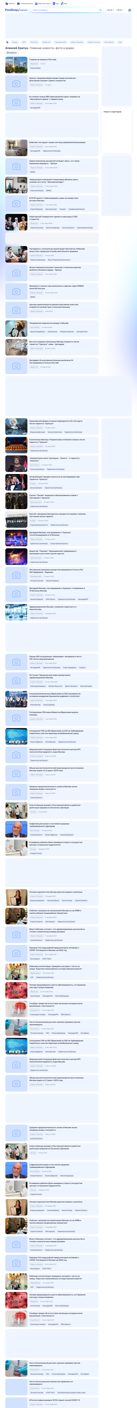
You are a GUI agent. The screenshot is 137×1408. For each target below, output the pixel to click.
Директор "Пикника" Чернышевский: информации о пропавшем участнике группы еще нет (53, 552)
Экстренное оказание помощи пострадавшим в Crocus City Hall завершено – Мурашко (56, 570)
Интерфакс (85, 1033)
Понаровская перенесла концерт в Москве (48, 323)
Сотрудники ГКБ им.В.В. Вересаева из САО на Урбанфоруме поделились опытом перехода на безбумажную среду (56, 732)
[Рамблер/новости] (23, 10)
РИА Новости (65, 1014)
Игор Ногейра (35, 68)
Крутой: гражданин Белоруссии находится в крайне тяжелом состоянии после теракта (57, 515)
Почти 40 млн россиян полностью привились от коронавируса (51, 1382)
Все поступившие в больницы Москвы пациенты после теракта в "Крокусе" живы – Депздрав (54, 342)
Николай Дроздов (66, 835)
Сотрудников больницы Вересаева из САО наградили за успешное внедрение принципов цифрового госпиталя (55, 694)
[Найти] (100, 10)
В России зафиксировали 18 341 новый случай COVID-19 (54, 1400)
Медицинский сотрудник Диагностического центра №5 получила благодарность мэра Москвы (55, 750)
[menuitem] (10, 3)
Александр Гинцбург (37, 1014)
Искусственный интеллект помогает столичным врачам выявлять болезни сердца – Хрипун (55, 268)
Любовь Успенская (67, 332)
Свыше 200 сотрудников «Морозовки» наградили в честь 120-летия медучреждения (55, 657)
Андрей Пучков (35, 853)
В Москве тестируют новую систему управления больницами (57, 142)
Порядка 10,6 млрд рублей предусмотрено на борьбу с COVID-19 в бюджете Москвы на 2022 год (54, 948)
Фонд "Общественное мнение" (59, 260)
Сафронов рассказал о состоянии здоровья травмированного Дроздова (49, 824)
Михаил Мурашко (52, 581)
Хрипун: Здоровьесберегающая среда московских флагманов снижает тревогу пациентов (52, 79)
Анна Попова (35, 996)
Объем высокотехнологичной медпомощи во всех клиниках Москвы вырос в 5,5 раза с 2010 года (56, 769)
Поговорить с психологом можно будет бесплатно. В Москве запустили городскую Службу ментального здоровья (57, 250)
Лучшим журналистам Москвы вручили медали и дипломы (55, 892)
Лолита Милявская (37, 469)
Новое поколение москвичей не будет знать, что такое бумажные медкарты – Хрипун (54, 162)
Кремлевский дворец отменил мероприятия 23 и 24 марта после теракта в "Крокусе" (55, 422)
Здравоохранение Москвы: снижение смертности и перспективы (53, 608)
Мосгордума (50, 922)
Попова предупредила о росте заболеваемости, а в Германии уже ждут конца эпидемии (57, 986)
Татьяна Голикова (36, 581)
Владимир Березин (37, 900)
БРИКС (32, 172)
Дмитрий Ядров (86, 686)
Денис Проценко (71, 686)
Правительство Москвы (51, 151)
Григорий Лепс (82, 332)
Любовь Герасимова (37, 260)
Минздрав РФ (35, 108)
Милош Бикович (36, 488)
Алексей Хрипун (36, 798)
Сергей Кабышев (36, 209)
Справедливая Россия (77, 209)
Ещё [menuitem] (120, 42)
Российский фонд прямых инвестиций (71, 1393)
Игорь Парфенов (36, 742)
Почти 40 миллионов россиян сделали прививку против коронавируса (54, 1023)
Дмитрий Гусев (51, 209)
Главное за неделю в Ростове (42, 59)
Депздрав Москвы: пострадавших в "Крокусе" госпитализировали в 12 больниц (50, 533)
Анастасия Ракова (36, 190)
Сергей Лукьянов (36, 228)
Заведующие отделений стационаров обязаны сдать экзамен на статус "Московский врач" (53, 180)
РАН (47, 1033)
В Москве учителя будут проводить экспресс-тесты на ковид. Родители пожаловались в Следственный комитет (55, 967)
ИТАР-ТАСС (47, 959)
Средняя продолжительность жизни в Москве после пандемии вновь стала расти (53, 787)
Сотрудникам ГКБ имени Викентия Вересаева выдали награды (53, 713)
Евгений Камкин (68, 228)
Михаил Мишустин (55, 686)
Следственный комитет (39, 525)
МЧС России (50, 599)
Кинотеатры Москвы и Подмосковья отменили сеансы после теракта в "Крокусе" (57, 440)
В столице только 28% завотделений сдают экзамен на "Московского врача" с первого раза (54, 97)
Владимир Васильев (37, 432)
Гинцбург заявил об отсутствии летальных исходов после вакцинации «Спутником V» (55, 1004)
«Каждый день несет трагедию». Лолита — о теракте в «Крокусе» (54, 459)
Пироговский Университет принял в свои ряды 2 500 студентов (53, 217)
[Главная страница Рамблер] (12, 10)
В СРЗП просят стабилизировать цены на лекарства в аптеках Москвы (53, 199)
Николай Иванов (53, 900)
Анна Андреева (48, 705)
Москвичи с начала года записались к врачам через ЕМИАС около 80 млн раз (56, 287)
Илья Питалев (67, 900)
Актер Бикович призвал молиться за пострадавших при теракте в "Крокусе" (54, 477)
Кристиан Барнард (52, 228)
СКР (31, 977)
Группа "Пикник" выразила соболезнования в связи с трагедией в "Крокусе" (53, 496)
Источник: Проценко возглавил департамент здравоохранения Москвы (50, 676)
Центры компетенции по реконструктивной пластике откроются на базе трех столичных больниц (53, 305)
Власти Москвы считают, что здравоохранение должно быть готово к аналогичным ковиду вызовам (57, 930)
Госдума (63, 209)
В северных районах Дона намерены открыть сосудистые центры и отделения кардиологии (55, 843)
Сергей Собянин (81, 900)
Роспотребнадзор (61, 996)
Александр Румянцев (84, 228)
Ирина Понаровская (37, 332)
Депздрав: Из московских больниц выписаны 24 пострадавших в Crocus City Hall (51, 361)
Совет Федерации (69, 667)
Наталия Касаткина (55, 432)
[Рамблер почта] (130, 10)
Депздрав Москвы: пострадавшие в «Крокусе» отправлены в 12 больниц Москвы (57, 589)
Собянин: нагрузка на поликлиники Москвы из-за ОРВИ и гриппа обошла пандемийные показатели (55, 911)
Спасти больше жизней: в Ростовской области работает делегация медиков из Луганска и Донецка (55, 806)
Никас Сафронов (51, 835)
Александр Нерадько (38, 686)
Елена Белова (35, 705)
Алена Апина (52, 332)
